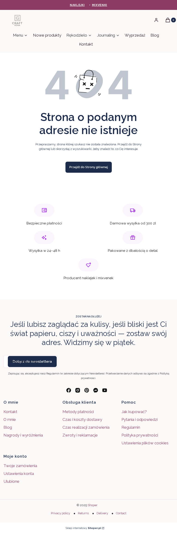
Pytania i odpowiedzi (139, 419)
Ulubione (11, 481)
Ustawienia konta (18, 473)
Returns (83, 513)
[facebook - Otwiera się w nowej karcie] (68, 390)
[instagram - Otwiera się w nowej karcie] (77, 390)
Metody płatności (78, 411)
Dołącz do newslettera (32, 361)
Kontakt (10, 411)
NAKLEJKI (77, 5)
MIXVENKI (99, 5)
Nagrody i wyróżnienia (23, 435)
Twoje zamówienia (20, 465)
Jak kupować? (134, 411)
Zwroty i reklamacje (80, 435)
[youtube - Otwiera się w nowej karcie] (104, 390)
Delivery (102, 513)
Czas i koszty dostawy (82, 419)
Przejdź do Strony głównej (88, 167)
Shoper (92, 505)
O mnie (9, 419)
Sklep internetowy (83, 528)
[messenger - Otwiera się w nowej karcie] (95, 390)
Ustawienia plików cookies (145, 443)
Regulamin (130, 427)
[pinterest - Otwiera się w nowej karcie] (86, 390)
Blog (7, 427)
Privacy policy (60, 513)
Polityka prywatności (139, 435)
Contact (121, 513)
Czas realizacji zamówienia (85, 427)
